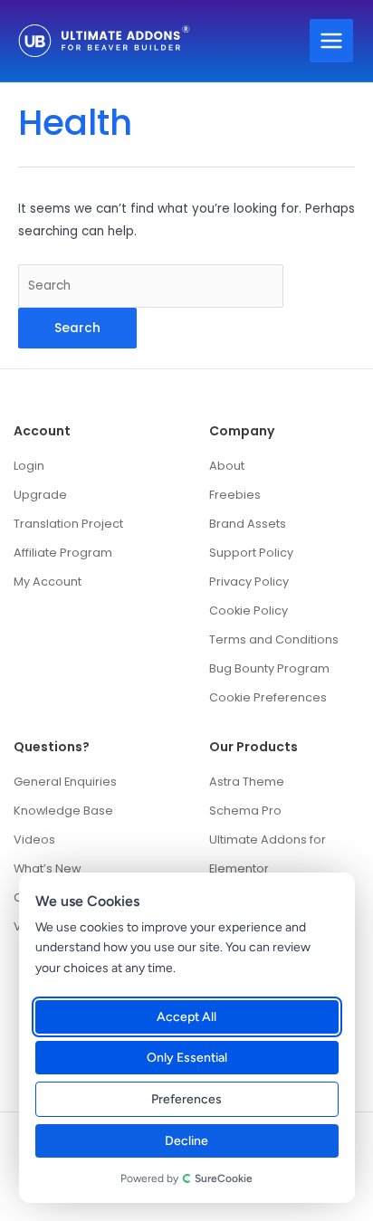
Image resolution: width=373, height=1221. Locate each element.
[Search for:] (150, 285)
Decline (187, 1141)
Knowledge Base (63, 810)
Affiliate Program (63, 552)
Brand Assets (247, 523)
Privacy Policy (249, 581)
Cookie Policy (248, 610)
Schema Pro (245, 810)
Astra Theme (246, 781)
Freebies (235, 494)
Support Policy (251, 552)
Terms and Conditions (274, 639)
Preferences (187, 1099)
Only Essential (187, 1057)
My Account (47, 581)
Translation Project (68, 523)
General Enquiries (65, 781)
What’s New (47, 868)
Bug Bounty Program (269, 668)
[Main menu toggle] (332, 41)
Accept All (187, 1017)
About (226, 465)
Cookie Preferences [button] (268, 697)
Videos (34, 839)
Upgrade (40, 494)
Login (29, 465)
